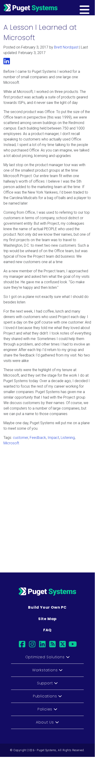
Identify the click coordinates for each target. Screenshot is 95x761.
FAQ (47, 630)
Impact (53, 437)
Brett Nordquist (66, 47)
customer (20, 437)
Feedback (38, 437)
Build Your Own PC (47, 607)
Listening (68, 437)
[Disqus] (47, 507)
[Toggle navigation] (92, 7)
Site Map (47, 618)
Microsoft (11, 443)
